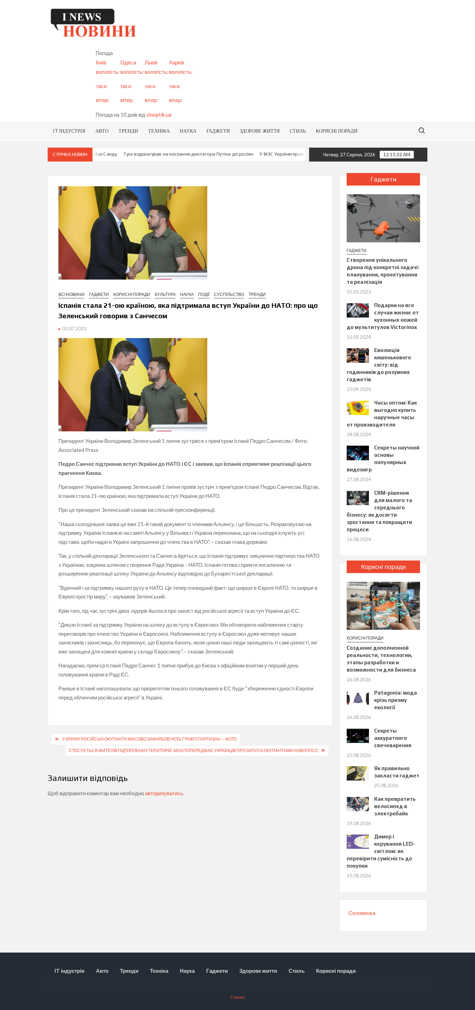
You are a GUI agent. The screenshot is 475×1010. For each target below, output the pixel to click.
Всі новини (71, 294)
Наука (188, 131)
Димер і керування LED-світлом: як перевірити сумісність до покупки (381, 851)
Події (203, 294)
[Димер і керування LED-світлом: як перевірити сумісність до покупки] (358, 841)
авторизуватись (164, 793)
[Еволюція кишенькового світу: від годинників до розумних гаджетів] (358, 355)
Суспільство (229, 294)
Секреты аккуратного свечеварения (392, 738)
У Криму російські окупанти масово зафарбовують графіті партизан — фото (149, 739)
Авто (101, 131)
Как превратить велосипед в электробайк (395, 806)
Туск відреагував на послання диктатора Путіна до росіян (175, 154)
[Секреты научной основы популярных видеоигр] (358, 452)
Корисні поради (336, 131)
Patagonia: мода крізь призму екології (395, 700)
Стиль (298, 131)
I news (237, 997)
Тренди (128, 131)
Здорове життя (260, 131)
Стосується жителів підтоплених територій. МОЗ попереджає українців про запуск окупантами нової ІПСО (193, 750)
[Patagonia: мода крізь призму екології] (358, 697)
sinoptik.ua (158, 114)
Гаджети (218, 131)
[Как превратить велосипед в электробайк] (358, 803)
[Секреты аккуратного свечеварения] (358, 735)
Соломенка (361, 913)
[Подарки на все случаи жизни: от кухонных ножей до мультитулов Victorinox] (358, 309)
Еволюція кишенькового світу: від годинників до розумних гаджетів (379, 364)
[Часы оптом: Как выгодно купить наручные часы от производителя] (358, 407)
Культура (165, 294)
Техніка (159, 131)
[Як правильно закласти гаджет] (358, 773)
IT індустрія (69, 131)
